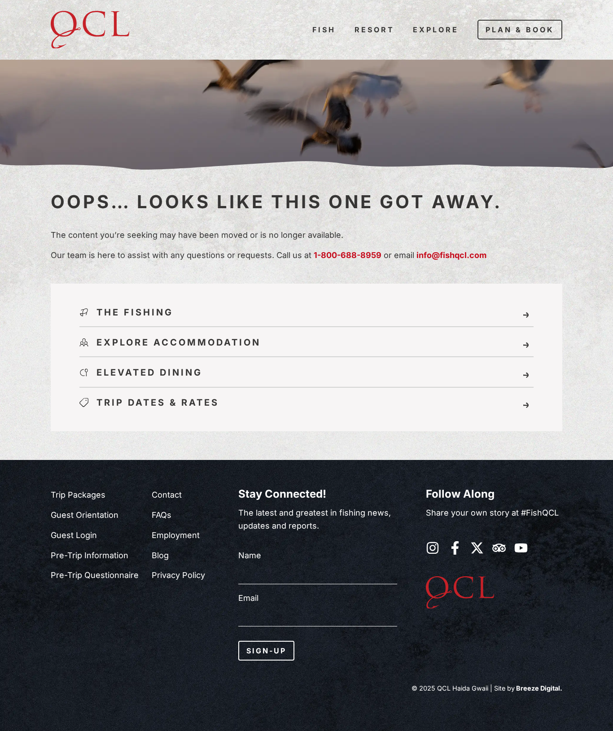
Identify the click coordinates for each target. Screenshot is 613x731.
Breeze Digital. (538, 688)
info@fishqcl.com (451, 255)
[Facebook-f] (455, 548)
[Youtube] (521, 548)
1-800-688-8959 (347, 255)
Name (249, 556)
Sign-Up (266, 650)
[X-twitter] (477, 548)
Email (248, 598)
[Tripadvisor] (499, 548)
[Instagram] (432, 548)
